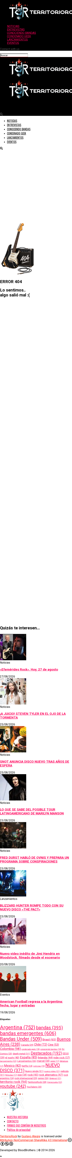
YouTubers (34, 1087)
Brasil (49, 1039)
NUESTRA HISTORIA (17, 1117)
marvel (43, 1061)
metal (54, 1061)
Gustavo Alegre (30, 1136)
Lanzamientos (26, 1061)
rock (33, 1074)
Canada (27, 1045)
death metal (21, 1053)
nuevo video (52, 1071)
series (43, 1078)
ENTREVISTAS (16, 29)
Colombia (10, 1049)
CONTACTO (13, 1121)
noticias (39, 1066)
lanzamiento (8, 1061)
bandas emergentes (28, 1033)
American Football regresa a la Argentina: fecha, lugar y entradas (31, 1003)
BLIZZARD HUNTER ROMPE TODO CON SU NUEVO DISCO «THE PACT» (31, 907)
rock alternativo (51, 1074)
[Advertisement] (36, 186)
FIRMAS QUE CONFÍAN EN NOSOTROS (26, 1125)
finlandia (45, 1057)
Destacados (46, 1053)
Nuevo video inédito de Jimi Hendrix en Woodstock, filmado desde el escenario (30, 956)
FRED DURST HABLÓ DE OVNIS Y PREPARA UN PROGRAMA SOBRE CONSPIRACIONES (34, 859)
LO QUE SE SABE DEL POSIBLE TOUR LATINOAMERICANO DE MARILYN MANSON (32, 811)
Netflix (27, 1066)
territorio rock (13, 1082)
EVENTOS (13, 43)
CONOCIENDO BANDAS (21, 33)
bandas (49, 1027)
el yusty (12, 1057)
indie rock (61, 1057)
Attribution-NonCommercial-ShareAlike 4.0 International (33, 1140)
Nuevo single (34, 1071)
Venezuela (54, 1082)
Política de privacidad (18, 1130)
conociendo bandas (50, 1049)
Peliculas (11, 1075)
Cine (53, 1044)
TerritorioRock (37, 1082)
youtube (13, 1086)
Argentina (17, 1027)
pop (22, 1074)
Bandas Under (21, 1039)
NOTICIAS (13, 26)
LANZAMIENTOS (17, 39)
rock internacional (26, 1078)
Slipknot (55, 1078)
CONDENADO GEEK (19, 36)
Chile (40, 1044)
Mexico (12, 1065)
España (28, 1057)
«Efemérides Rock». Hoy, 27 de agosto (29, 669)
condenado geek (30, 1049)
